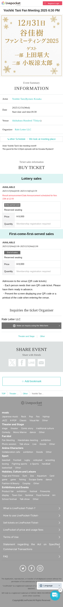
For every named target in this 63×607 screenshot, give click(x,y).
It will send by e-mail (41, 362)
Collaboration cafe (11, 452)
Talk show (24, 444)
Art (53, 495)
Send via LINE (31, 362)
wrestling (50, 460)
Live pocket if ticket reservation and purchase (11, 3)
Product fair (8, 491)
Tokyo (37, 120)
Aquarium (42, 475)
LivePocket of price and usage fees (23, 529)
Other (42, 336)
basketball (7, 467)
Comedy (6, 432)
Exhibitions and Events (15, 487)
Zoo (32, 475)
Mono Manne (20, 432)
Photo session (9, 444)
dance (33, 432)
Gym (24, 475)
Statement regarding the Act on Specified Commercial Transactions (31, 547)
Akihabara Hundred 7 (23, 120)
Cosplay (26, 483)
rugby (27, 460)
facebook (22, 362)
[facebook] (31, 568)
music (5, 412)
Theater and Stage (26, 336)
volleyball (37, 460)
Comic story (27, 428)
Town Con (17, 495)
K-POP (13, 420)
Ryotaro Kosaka (33, 99)
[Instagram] (40, 568)
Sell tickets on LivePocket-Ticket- (21, 522)
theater (14, 428)
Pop (31, 416)
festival (33, 491)
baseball (6, 460)
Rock (23, 416)
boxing (5, 463)
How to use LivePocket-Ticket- (21, 515)
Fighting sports (19, 463)
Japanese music (10, 416)
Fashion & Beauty (10, 483)
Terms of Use (11, 537)
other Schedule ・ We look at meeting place (33, 139)
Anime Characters (12, 448)
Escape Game (36, 479)
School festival (9, 499)
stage (5, 428)
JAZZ (4, 420)
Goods (43, 444)
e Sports (34, 463)
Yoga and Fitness (10, 475)
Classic (23, 420)
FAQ (5, 556)
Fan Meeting (8, 440)
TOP (3, 394)
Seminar (29, 495)
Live (34, 444)
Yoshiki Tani (18, 99)
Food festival (42, 495)
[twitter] (23, 568)
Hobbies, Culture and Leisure (19, 471)
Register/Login (53, 3)
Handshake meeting (28, 440)
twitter (12, 362)
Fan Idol (6, 436)
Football (17, 460)
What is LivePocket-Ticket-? (19, 508)
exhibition (46, 440)
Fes (38, 416)
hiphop (46, 416)
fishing (22, 479)
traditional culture (45, 428)
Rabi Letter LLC (23, 129)
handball (46, 463)
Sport (5, 455)
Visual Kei (34, 420)
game (13, 479)
